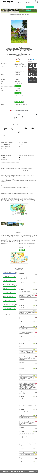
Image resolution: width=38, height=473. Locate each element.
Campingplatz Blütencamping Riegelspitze (19, 17)
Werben (22, 471)
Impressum (25, 471)
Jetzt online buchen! (19, 102)
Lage (11, 110)
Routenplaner (21, 250)
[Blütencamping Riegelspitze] (19, 216)
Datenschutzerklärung (31, 471)
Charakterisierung (17, 110)
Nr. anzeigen (18, 86)
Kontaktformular (18, 93)
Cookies (18, 471)
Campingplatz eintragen (6, 471)
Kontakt (15, 471)
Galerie (26, 110)
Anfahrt (22, 110)
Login (12, 471)
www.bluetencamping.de (19, 95)
